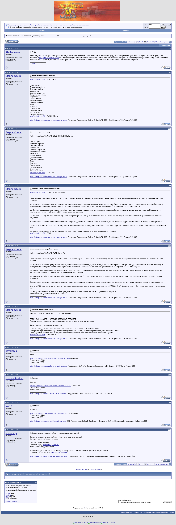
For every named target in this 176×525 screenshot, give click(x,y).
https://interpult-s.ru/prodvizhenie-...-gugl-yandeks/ (48, 366)
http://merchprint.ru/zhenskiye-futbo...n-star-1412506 (49, 413)
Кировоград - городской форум (18, 25)
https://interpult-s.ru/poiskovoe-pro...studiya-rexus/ (48, 120)
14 (148, 42)
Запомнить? (167, 25)
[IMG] (7, 496)
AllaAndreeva (13, 52)
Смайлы (8, 495)
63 (156, 42)
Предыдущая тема (82, 469)
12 (142, 42)
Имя (145, 24)
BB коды (8, 493)
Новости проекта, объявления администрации (74, 25)
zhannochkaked (14, 378)
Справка (42, 30)
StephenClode (14, 76)
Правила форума (11, 501)
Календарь (125, 30)
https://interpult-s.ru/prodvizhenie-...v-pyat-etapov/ (48, 394)
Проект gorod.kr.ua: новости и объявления (43, 25)
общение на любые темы (49, 58)
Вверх (172, 512)
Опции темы (164, 45)
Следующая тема (94, 469)
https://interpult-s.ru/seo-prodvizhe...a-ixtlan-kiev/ (48, 421)
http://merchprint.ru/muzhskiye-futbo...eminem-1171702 (50, 386)
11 (139, 42)
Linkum (32, 63)
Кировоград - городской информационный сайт (151, 512)
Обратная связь (126, 512)
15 (150, 42)
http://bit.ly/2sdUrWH (37, 79)
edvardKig (11, 351)
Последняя (164, 42)
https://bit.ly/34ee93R (51, 445)
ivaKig (9, 406)
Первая (131, 42)
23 (153, 42)
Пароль (146, 27)
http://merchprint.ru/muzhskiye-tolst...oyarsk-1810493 (50, 358)
